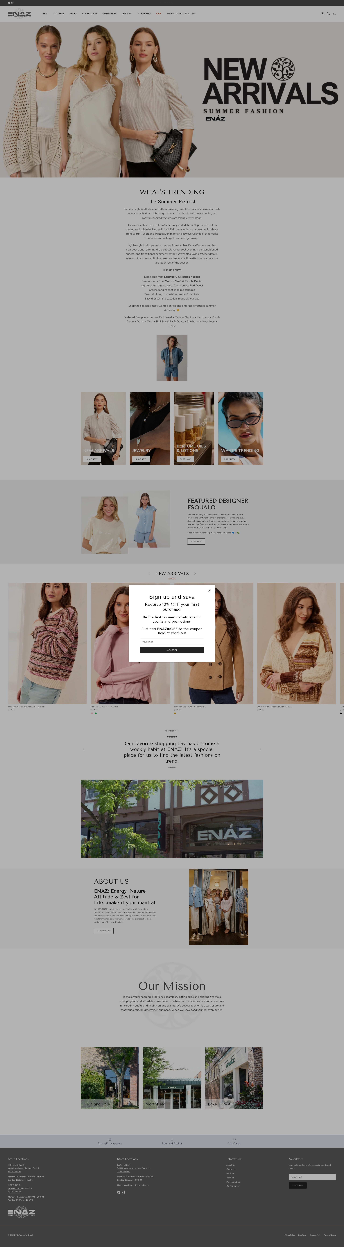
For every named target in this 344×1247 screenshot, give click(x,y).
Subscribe (171, 650)
